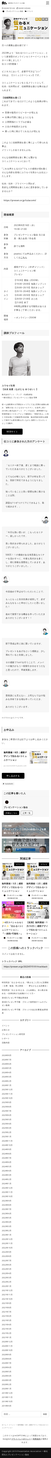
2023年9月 (7, 1200)
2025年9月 (7, 1102)
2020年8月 (7, 1358)
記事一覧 (26, 813)
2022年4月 (7, 1273)
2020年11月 (7, 1346)
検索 (45, 1414)
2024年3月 (7, 1175)
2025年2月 (7, 1132)
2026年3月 (7, 1076)
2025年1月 (7, 1136)
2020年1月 (7, 1388)
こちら (24, 257)
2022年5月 (7, 1269)
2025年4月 (7, 1123)
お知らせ (6, 1030)
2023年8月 (7, 1205)
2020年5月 (7, 1371)
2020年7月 (7, 1363)
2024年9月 (7, 1149)
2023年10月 (7, 1196)
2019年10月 (7, 1401)
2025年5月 (7, 1119)
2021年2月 (7, 1333)
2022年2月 (7, 1282)
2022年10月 (7, 1247)
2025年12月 (7, 1089)
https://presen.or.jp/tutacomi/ (20, 200)
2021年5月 (7, 1320)
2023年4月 (7, 1222)
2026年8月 (7, 1055)
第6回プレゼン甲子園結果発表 (15, 997)
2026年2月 (7, 1081)
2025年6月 (7, 1115)
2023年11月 (7, 1192)
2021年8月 (7, 1307)
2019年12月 (7, 1393)
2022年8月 (7, 1256)
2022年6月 (7, 1264)
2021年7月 (7, 1311)
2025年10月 (7, 1098)
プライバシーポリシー (21, 1439)
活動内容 (6, 1042)
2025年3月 (7, 1128)
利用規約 (37, 1439)
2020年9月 (7, 1354)
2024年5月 (7, 1166)
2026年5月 (7, 1068)
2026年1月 (7, 1085)
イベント (30, 11)
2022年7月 (7, 1260)
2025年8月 (7, 1106)
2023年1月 (7, 1234)
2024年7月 (7, 1158)
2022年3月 (7, 1277)
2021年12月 (7, 1290)
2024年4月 (7, 1170)
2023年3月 (7, 1226)
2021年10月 (7, 1299)
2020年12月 (7, 1341)
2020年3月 (7, 1380)
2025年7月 (7, 1111)
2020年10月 (7, 1350)
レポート (6, 1038)
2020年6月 (7, 1367)
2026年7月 (7, 1059)
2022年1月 (7, 1286)
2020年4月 (7, 1376)
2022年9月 (7, 1252)
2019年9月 (7, 1406)
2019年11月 (7, 1397)
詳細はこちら (11, 813)
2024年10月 (7, 1145)
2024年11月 (7, 1141)
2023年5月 (7, 1217)
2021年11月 (7, 1294)
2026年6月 (7, 1064)
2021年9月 (7, 1303)
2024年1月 (7, 1183)
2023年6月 (7, 1213)
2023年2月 (7, 1230)
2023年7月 (7, 1209)
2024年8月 (7, 1153)
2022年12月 (7, 1239)
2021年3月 (7, 1329)
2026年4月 (7, 1072)
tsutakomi (9, 784)
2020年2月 (7, 1384)
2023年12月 (7, 1188)
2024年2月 (7, 1179)
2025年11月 (7, 1094)
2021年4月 (7, 1324)
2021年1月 (7, 1337)
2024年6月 (7, 1162)
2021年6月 (7, 1316)
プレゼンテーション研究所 (13, 1034)
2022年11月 (7, 1243)
